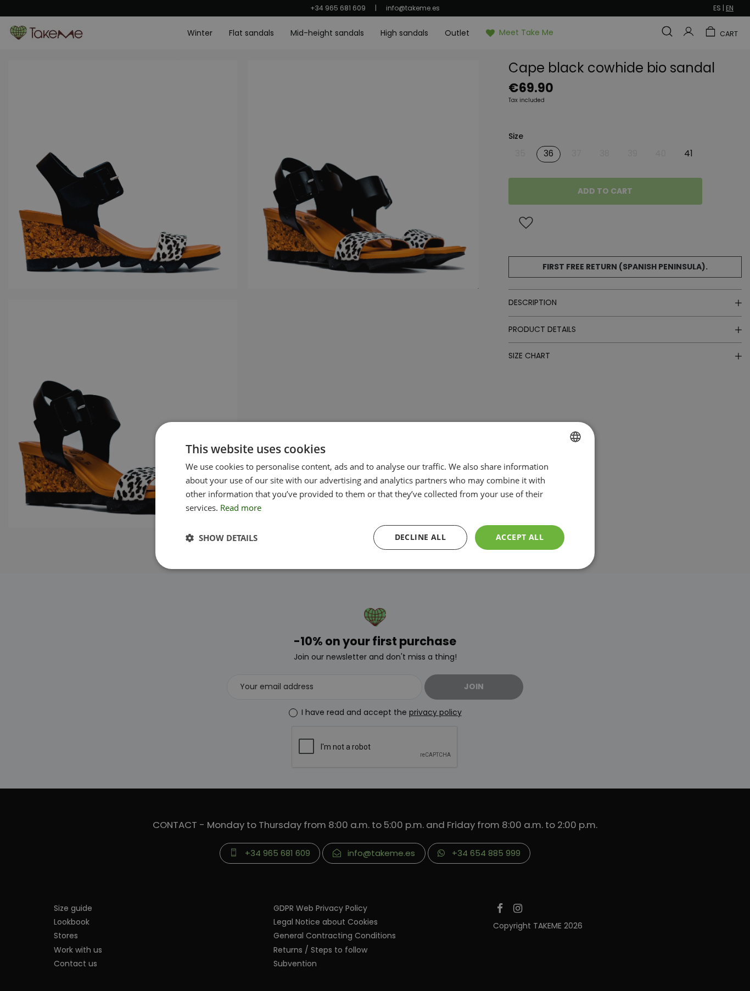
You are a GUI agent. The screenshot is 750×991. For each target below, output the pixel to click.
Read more (240, 507)
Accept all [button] (520, 537)
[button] (222, 538)
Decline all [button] (420, 537)
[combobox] (575, 436)
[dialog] (375, 495)
